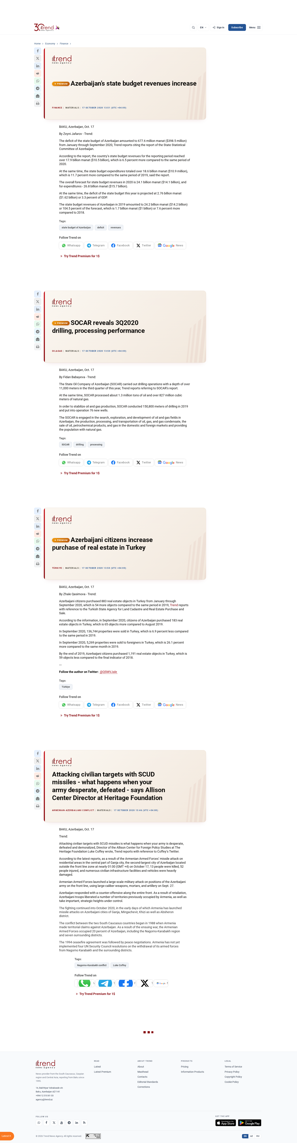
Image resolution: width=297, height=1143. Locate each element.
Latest (97, 1066)
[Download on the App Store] (225, 1122)
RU (257, 1136)
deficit (100, 227)
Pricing (184, 1066)
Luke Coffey (119, 965)
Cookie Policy (232, 1082)
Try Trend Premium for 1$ (81, 256)
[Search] (193, 27)
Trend (174, 605)
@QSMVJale (108, 672)
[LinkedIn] (77, 1123)
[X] (54, 1123)
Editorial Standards (148, 1082)
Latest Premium (102, 1071)
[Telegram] (69, 1123)
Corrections (144, 1087)
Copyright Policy (233, 1076)
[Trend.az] (47, 27)
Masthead (143, 1071)
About (141, 1066)
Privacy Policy (232, 1071)
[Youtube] (61, 1123)
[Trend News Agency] (45, 1064)
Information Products (192, 1071)
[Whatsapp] (39, 1123)
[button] (37, 51)
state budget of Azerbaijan (76, 227)
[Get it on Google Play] (249, 1122)
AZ (251, 1136)
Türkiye (66, 686)
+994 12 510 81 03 (44, 1095)
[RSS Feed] (84, 1123)
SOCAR (65, 444)
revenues (116, 227)
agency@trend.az (44, 1099)
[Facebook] (46, 1123)
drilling (80, 444)
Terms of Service (233, 1066)
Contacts (142, 1076)
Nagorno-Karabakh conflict (92, 965)
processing (96, 444)
